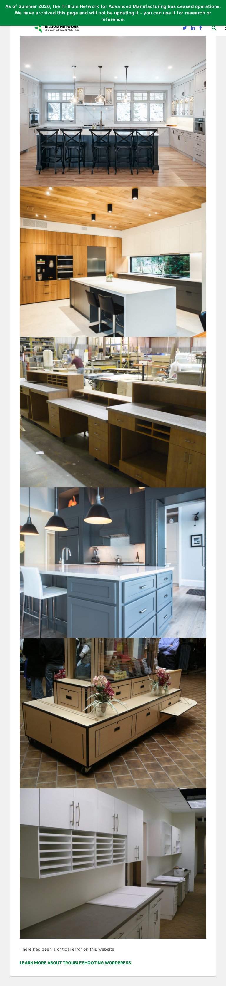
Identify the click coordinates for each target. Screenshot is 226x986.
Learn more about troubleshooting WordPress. (76, 963)
